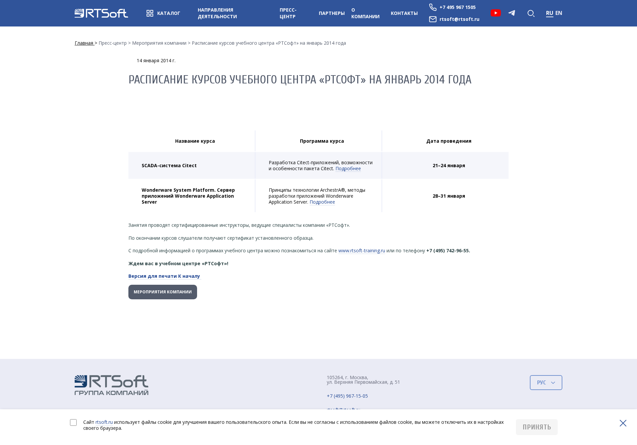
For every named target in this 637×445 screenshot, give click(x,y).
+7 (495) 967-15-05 (347, 396)
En (558, 13)
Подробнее (348, 168)
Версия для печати (152, 276)
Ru (549, 13)
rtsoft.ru (104, 422)
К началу (189, 276)
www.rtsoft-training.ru (361, 250)
